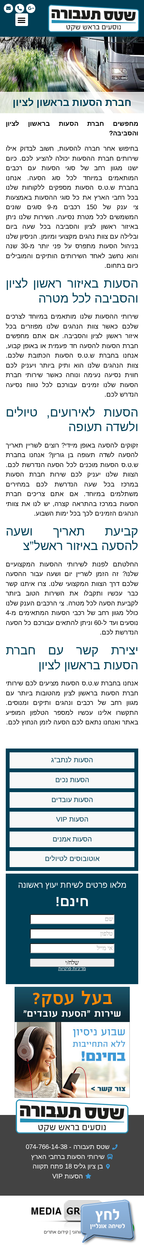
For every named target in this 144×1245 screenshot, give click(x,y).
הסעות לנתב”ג (72, 760)
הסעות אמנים (72, 839)
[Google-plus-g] (30, 8)
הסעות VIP (72, 819)
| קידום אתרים (58, 1232)
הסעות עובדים (72, 800)
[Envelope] (8, 8)
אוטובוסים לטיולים (72, 859)
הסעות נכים (72, 780)
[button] (21, 19)
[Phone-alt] (19, 8)
